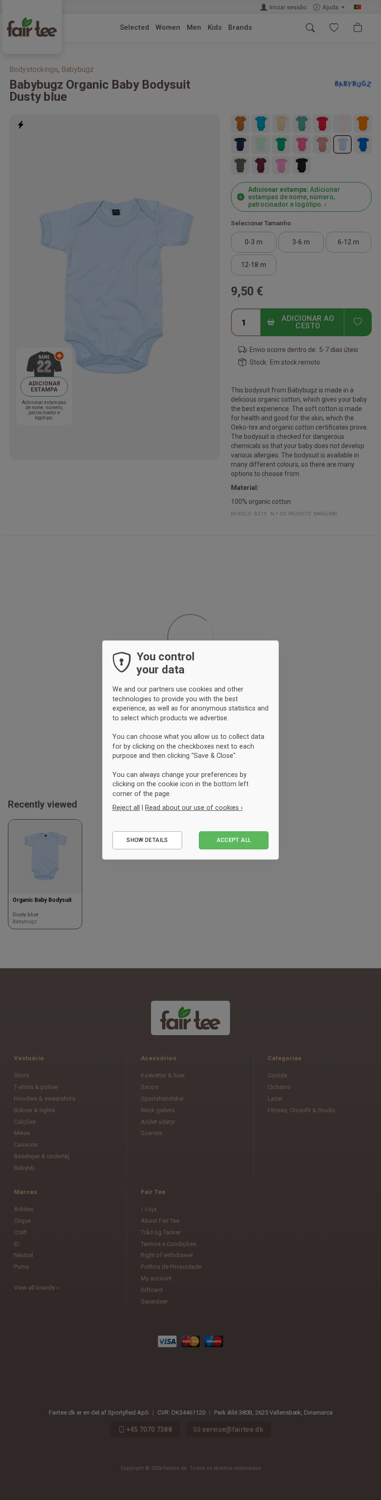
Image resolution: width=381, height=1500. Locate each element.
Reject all (126, 807)
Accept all (234, 840)
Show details (147, 840)
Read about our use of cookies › (194, 807)
